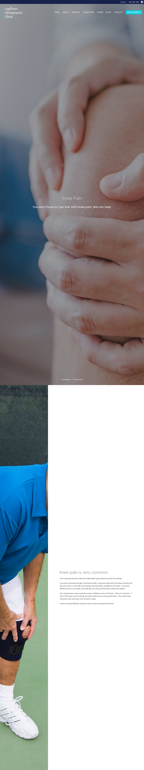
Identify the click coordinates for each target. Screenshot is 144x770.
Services (76, 12)
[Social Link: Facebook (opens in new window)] (142, 2)
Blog (108, 12)
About (65, 12)
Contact (118, 12)
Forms (100, 12)
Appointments (134, 12)
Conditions (88, 12)
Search (123, 2)
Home (57, 12)
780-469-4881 (134, 2)
